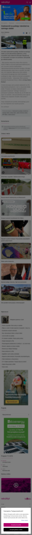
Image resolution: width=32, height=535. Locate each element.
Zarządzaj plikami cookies (16, 529)
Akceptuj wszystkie (16, 524)
